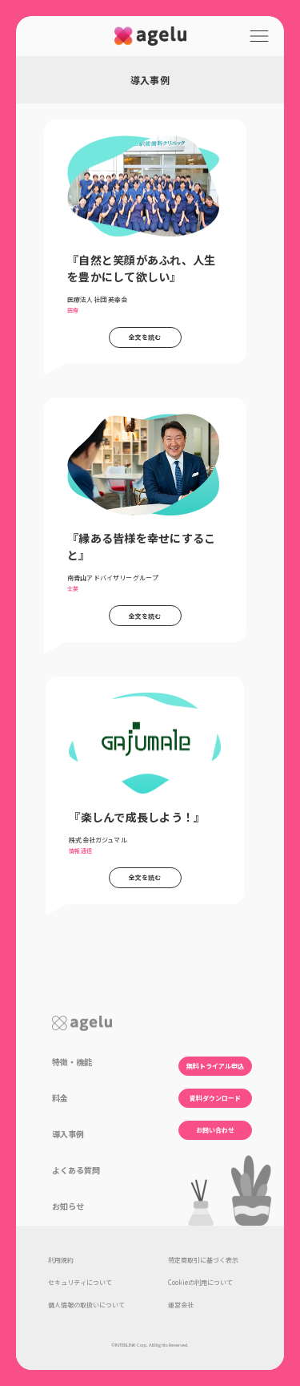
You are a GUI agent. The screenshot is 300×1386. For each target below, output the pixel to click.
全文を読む (145, 337)
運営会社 (181, 1304)
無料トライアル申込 (215, 1065)
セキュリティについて (80, 1282)
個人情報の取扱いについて (86, 1304)
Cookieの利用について (200, 1282)
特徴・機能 (72, 1062)
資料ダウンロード (215, 1097)
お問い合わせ (215, 1129)
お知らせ (68, 1206)
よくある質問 (76, 1170)
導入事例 (68, 1134)
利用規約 (61, 1259)
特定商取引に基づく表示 (203, 1259)
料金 (60, 1098)
